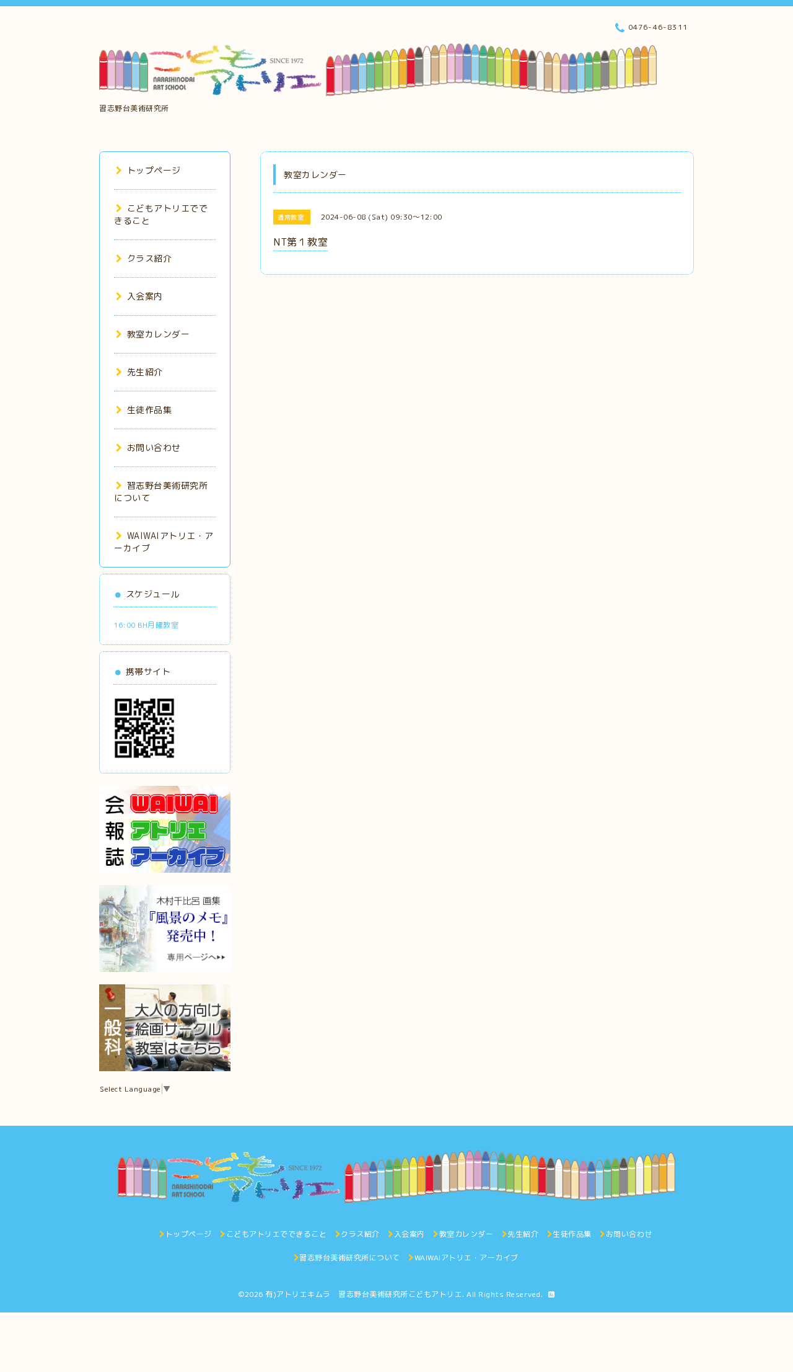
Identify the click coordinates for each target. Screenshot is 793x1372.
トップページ (154, 170)
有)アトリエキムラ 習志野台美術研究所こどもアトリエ (363, 1294)
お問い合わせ (154, 447)
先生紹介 (145, 372)
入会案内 (145, 296)
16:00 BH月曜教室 (145, 625)
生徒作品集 (149, 410)
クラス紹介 (149, 258)
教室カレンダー (158, 334)
